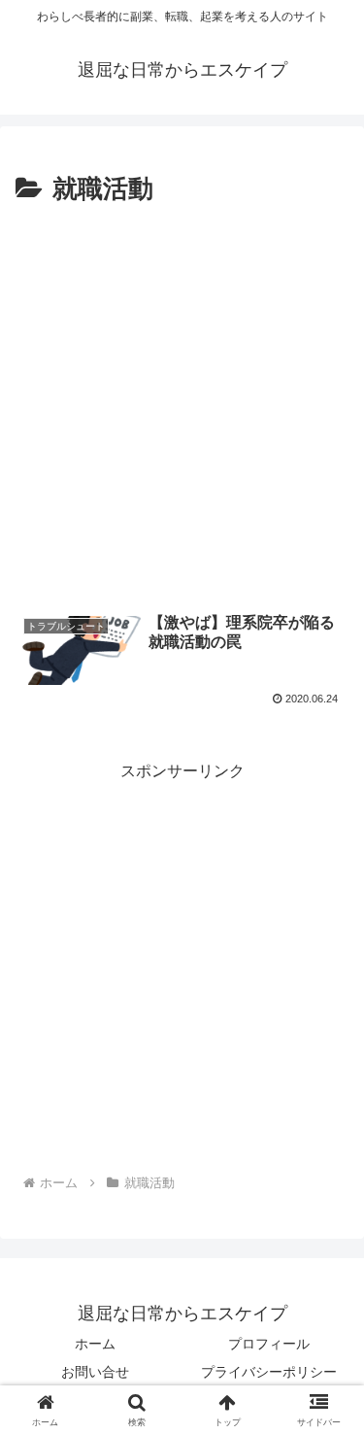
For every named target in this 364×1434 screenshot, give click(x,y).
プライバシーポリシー (269, 1372)
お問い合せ (95, 1372)
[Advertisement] (182, 404)
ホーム (95, 1343)
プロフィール (269, 1343)
